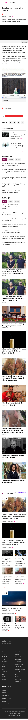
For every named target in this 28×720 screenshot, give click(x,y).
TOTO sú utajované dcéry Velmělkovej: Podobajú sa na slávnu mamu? (12, 191)
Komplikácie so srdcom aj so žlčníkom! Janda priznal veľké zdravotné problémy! (14, 231)
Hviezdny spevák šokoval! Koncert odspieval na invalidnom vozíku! (14, 219)
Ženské (3, 666)
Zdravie (3, 674)
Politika (17, 676)
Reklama (4, 690)
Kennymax (17, 713)
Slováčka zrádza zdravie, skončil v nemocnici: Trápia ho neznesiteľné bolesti (14, 225)
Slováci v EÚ (18, 681)
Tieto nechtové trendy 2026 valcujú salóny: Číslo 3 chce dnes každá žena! (13, 164)
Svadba (7, 116)
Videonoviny (18, 659)
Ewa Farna (13, 116)
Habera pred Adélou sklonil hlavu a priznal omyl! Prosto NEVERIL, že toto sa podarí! (13, 237)
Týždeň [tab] (10, 159)
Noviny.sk (6, 587)
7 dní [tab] (10, 201)
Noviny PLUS (18, 656)
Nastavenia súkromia (7, 704)
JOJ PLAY (4, 654)
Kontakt (4, 692)
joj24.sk (17, 654)
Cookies (4, 701)
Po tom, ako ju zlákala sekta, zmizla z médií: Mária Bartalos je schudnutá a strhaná (14, 178)
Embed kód (24, 42)
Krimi (16, 674)
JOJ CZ (3, 659)
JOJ (2, 651)
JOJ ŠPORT (4, 656)
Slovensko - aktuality (20, 669)
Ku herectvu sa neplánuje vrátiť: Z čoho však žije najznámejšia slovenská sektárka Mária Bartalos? (14, 171)
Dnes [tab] (4, 201)
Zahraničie (17, 671)
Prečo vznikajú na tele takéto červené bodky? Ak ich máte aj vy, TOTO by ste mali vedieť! (13, 184)
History (4, 676)
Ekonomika (18, 679)
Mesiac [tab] (18, 159)
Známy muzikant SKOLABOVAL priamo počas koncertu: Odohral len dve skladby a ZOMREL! (14, 206)
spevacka (20, 116)
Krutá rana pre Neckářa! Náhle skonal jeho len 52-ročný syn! (13, 213)
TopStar (4, 669)
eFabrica (17, 715)
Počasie (4, 679)
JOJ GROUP (4, 661)
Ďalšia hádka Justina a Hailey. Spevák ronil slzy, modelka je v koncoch (13, 243)
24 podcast (18, 666)
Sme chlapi (4, 671)
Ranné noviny (18, 661)
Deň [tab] (4, 159)
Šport (3, 664)
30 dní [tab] (17, 201)
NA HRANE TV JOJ (19, 664)
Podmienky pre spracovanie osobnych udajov (6, 697)
